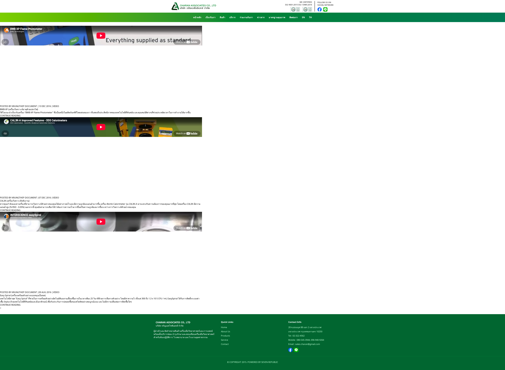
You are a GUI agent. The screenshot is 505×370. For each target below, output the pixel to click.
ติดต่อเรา (293, 17)
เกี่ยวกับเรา (211, 17)
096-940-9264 (317, 339)
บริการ (232, 17)
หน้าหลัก (197, 17)
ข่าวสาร (261, 17)
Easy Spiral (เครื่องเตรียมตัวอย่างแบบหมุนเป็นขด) (23, 295)
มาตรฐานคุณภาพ (277, 17)
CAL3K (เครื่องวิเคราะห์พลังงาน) (14, 200)
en (303, 17)
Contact (225, 344)
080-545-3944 (303, 339)
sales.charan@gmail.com (307, 344)
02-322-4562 (299, 335)
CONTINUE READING (10, 115)
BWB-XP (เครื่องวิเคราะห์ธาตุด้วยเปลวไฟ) (19, 109)
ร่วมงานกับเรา (246, 17)
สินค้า (222, 17)
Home (224, 327)
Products (225, 335)
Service (224, 339)
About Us (225, 331)
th (310, 17)
